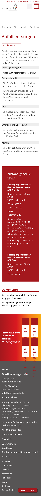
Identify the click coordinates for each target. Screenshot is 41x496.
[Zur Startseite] (11, 6)
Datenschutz (7, 465)
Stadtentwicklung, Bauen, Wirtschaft (20, 452)
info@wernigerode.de (13, 393)
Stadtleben (7, 448)
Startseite (7, 27)
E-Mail (11, 211)
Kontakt (5, 469)
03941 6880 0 (14, 204)
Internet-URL (14, 214)
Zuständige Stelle (11, 45)
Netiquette (6, 478)
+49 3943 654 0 (9, 385)
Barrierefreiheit (9, 490)
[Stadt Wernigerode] (20, 383)
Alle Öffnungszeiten (12, 429)
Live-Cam (10, 1)
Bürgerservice (21, 27)
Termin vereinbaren (12, 434)
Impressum (7, 473)
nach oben (27, 490)
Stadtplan (6, 486)
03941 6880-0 (14, 274)
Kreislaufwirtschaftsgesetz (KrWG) (20, 72)
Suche (4, 482)
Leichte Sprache (22, 1)
